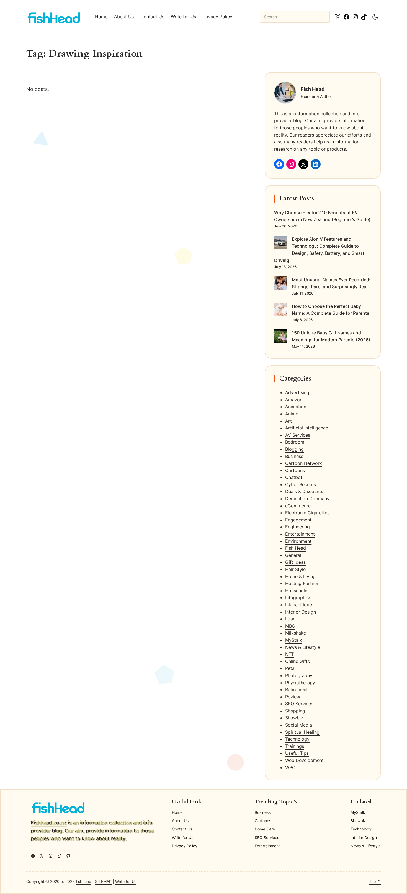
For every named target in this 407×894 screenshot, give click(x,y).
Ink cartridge (298, 604)
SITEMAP (103, 881)
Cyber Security (300, 484)
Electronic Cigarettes (307, 512)
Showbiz (294, 717)
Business (294, 456)
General (293, 555)
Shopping (295, 711)
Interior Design (300, 612)
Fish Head (295, 548)
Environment (298, 541)
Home (101, 16)
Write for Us (125, 881)
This (278, 113)
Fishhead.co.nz (48, 822)
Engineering (297, 526)
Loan (290, 619)
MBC (290, 626)
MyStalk (293, 640)
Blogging (294, 449)
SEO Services (299, 703)
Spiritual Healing (302, 732)
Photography (298, 675)
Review (292, 696)
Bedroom (294, 442)
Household (296, 590)
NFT (289, 654)
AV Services (297, 435)
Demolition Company (307, 498)
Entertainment (300, 534)
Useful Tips (297, 753)
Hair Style (295, 569)
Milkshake (295, 633)
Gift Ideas (295, 562)
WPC (290, 767)
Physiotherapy (300, 682)
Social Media (298, 725)
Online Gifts (297, 661)
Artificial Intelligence (306, 428)
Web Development (304, 760)
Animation (295, 406)
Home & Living (300, 576)
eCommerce (298, 505)
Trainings (294, 746)
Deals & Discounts (304, 491)
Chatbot (293, 477)
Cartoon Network (303, 463)
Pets (289, 668)
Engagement (298, 520)
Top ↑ (375, 881)
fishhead (83, 881)
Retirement (296, 689)
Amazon (293, 399)
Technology (297, 739)
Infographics (298, 597)
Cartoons (295, 470)
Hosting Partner (301, 583)
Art (288, 421)
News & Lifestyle (302, 647)
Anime (291, 413)
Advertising (297, 392)
